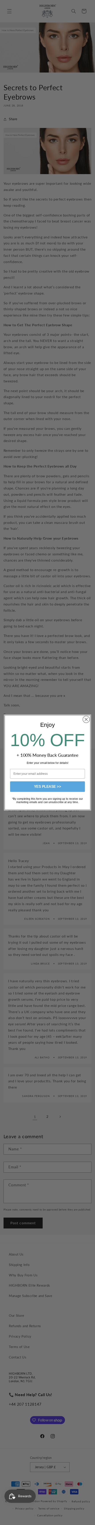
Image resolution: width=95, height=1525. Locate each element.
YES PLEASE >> (47, 787)
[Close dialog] (86, 719)
